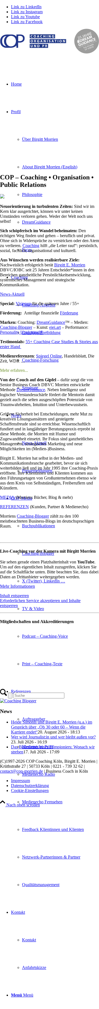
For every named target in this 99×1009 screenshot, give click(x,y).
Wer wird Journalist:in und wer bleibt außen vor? (53, 737)
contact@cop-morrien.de (21, 771)
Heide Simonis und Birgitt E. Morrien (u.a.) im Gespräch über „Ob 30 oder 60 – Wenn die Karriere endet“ (51, 727)
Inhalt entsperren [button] (14, 595)
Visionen (23, 303)
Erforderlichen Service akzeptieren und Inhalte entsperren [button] (40, 603)
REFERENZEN (14, 506)
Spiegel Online (49, 356)
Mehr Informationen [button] (17, 586)
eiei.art (55, 327)
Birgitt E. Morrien (69, 265)
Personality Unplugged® (21, 332)
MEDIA (7, 497)
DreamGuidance (51, 322)
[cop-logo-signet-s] (49, 52)
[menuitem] (60, 167)
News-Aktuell (12, 294)
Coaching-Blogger (16, 327)
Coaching (31, 245)
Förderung (69, 313)
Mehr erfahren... (14, 370)
